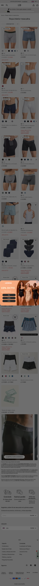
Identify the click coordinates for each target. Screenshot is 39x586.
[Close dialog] (37, 282)
